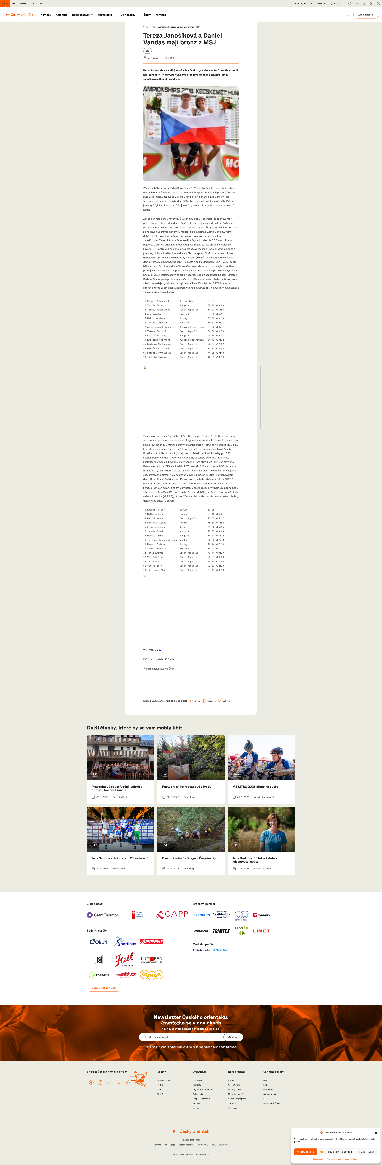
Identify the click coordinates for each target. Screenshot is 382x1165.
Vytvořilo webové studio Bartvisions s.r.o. (191, 1154)
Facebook (211, 701)
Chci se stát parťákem (104, 987)
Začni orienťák (366, 14)
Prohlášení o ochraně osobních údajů (342, 1159)
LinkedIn (226, 701)
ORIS (319, 3)
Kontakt (160, 14)
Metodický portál (301, 3)
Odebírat (233, 1037)
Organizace (105, 14)
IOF (265, 1099)
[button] (376, 1132)
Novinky (46, 14)
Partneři (196, 1103)
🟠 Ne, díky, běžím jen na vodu (336, 1152)
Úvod (145, 27)
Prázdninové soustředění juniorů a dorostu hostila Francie (117, 788)
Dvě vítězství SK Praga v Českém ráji (189, 858)
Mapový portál (234, 1089)
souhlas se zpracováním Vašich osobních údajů (210, 1046)
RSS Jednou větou (220, 1145)
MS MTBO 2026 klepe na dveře (255, 786)
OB (13, 3)
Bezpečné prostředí (201, 1099)
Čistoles (231, 1080)
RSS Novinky (202, 1145)
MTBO (23, 3)
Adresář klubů (269, 1094)
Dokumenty (198, 1094)
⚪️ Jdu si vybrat (366, 1152)
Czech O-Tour (234, 1085)
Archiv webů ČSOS (271, 1103)
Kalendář (61, 14)
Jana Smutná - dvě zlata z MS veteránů (120, 858)
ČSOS (5, 3)
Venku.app (233, 1108)
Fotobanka (268, 1089)
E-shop (337, 3)
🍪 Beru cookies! (305, 1152)
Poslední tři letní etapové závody (186, 786)
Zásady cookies (319, 1159)
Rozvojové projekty (237, 1099)
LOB (32, 3)
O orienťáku (128, 14)
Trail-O (42, 3)
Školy (147, 14)
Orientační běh (163, 1080)
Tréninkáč (232, 1103)
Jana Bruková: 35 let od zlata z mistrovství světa (254, 859)
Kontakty (197, 1085)
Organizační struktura (202, 1089)
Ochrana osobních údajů (164, 1145)
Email (197, 701)
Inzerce (196, 1108)
